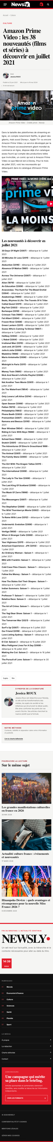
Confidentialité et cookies (14, 1122)
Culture (13, 15)
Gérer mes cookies (11, 1135)
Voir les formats (26, 1098)
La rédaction (26, 1046)
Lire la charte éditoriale (14, 739)
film (13, 678)
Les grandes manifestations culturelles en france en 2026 (26, 809)
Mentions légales (10, 1129)
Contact (26, 1059)
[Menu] (5, 4)
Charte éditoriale (26, 1053)
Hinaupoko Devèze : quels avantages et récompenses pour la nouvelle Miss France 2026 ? (26, 903)
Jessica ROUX (25, 693)
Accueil (5, 15)
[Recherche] (48, 4)
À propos (26, 1040)
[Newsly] (27, 4)
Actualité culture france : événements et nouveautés (25, 855)
